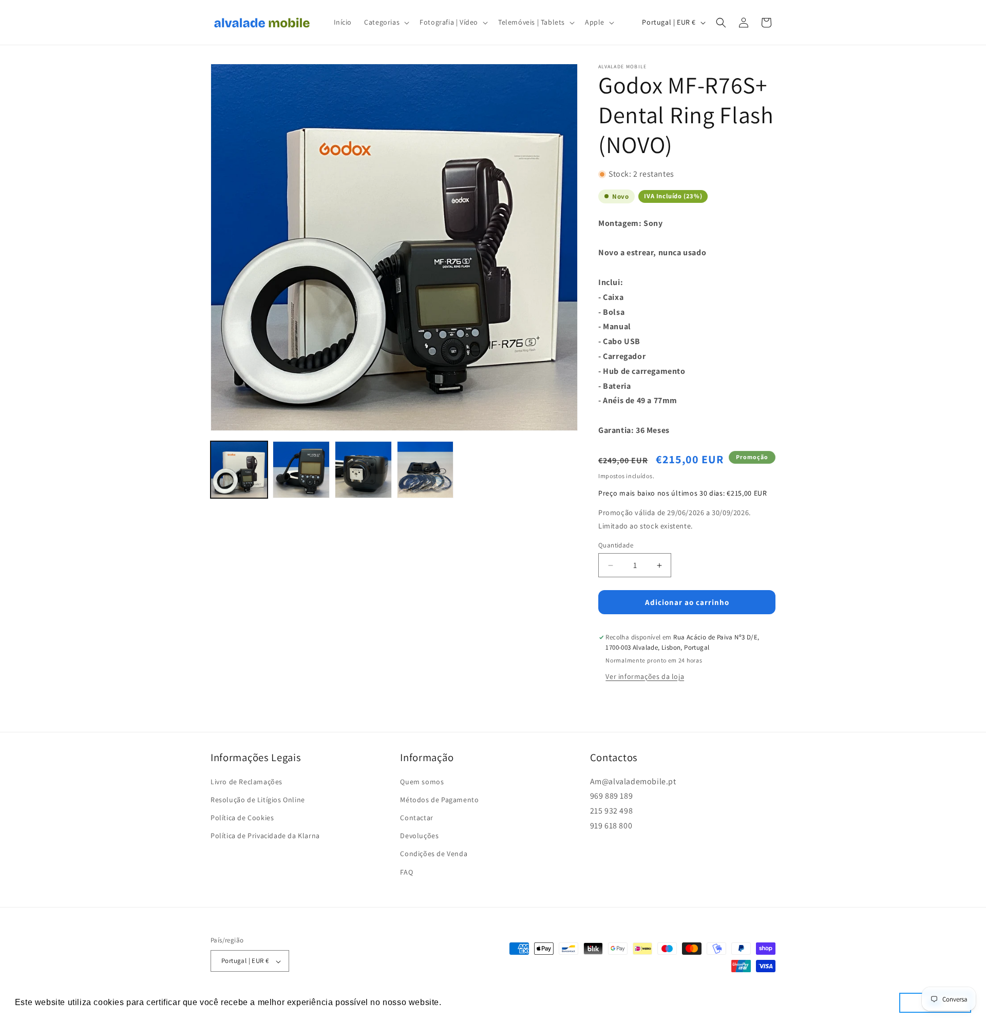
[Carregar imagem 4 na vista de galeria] (425, 469)
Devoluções (419, 836)
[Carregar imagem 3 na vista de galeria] (363, 469)
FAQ (406, 872)
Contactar (416, 817)
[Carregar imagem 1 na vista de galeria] (239, 469)
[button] (385, 22)
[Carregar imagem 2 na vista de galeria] (301, 469)
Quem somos (422, 781)
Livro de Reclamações (246, 781)
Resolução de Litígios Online (258, 799)
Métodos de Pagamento (439, 799)
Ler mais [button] (462, 1002)
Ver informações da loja (644, 676)
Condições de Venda (433, 854)
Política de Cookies (242, 817)
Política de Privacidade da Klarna (265, 836)
